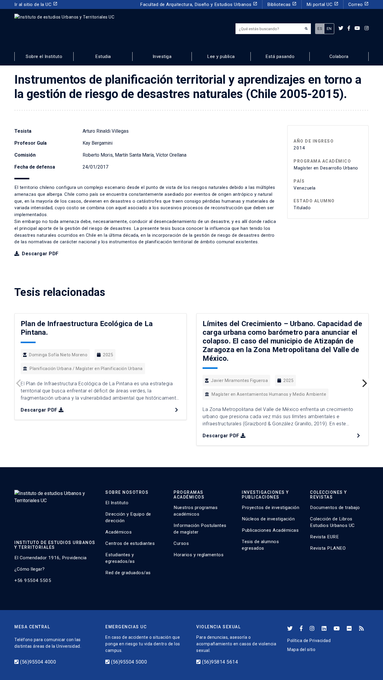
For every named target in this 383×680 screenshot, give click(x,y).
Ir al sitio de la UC (35, 4)
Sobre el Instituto (44, 56)
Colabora (339, 56)
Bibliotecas (282, 4)
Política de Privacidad (309, 640)
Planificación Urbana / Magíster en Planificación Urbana (86, 368)
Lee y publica (221, 56)
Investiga (162, 56)
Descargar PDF (40, 253)
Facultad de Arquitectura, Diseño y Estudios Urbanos (198, 4)
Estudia (103, 56)
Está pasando (279, 56)
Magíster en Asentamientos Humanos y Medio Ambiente (269, 394)
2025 (108, 354)
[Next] (363, 383)
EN (329, 28)
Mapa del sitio (301, 649)
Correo (358, 4)
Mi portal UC (322, 4)
